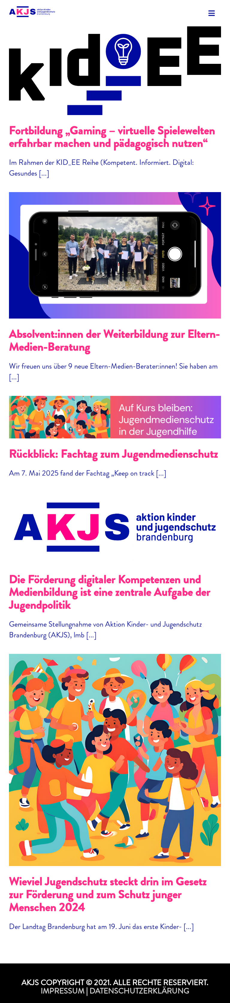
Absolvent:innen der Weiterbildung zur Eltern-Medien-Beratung (115, 249)
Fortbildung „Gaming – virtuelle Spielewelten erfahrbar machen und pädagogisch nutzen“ (115, 60)
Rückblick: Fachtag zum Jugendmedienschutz (115, 411)
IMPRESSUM (62, 990)
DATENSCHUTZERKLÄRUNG (139, 990)
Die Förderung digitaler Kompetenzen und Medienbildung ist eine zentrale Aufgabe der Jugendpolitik (115, 518)
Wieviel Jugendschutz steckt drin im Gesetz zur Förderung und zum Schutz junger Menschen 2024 (115, 750)
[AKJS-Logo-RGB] (32, 9)
